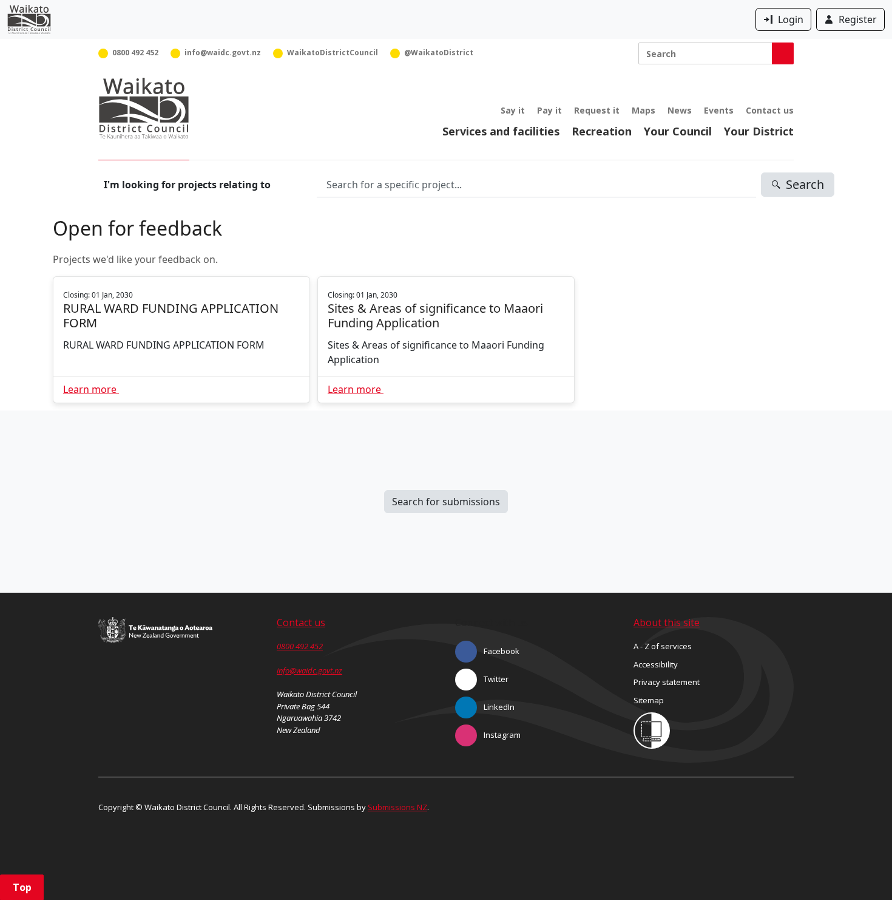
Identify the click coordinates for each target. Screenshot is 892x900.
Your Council (678, 131)
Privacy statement (667, 682)
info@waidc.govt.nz (309, 670)
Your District (759, 131)
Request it (597, 110)
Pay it (549, 110)
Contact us (770, 110)
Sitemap (649, 700)
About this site (667, 622)
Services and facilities (500, 131)
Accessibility (656, 664)
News (679, 110)
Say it (513, 110)
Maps (643, 110)
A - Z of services (663, 646)
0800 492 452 (300, 646)
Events (719, 110)
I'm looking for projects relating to (187, 184)
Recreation (602, 131)
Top (22, 887)
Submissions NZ (397, 807)
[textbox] (536, 184)
